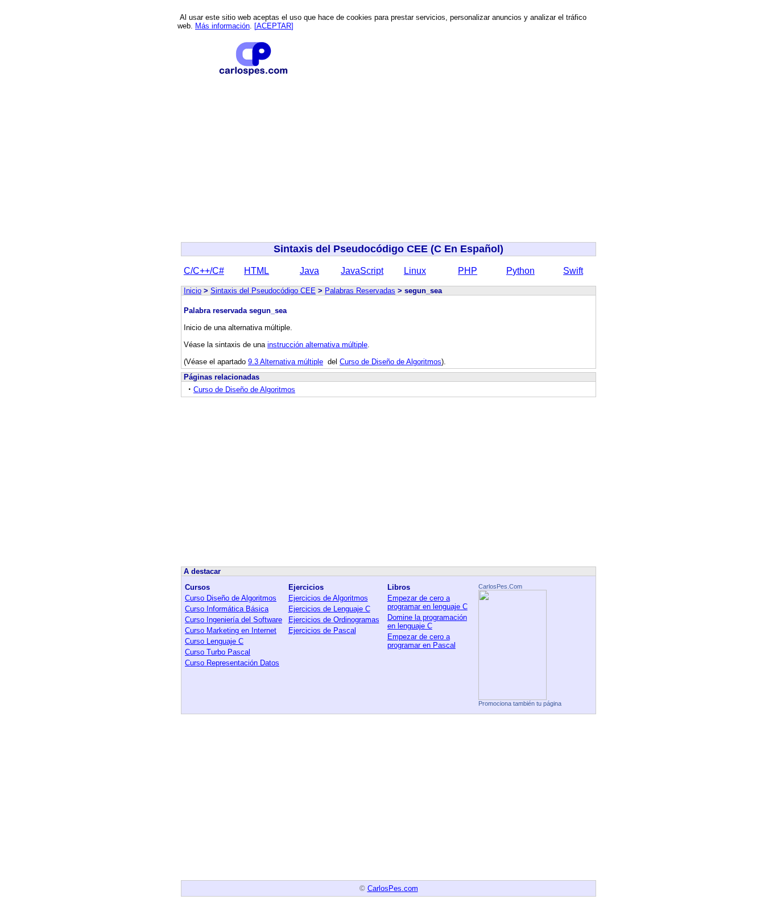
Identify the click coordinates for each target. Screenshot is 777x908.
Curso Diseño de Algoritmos (230, 598)
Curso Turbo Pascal (217, 652)
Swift (573, 271)
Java (309, 271)
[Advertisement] (388, 159)
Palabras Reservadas (360, 290)
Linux (415, 271)
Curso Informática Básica (226, 609)
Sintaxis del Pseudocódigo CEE (263, 290)
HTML (256, 271)
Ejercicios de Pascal (322, 630)
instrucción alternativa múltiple (317, 344)
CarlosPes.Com (500, 586)
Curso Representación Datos (232, 663)
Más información (222, 26)
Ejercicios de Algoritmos (328, 598)
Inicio (192, 290)
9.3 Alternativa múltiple (285, 361)
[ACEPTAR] (274, 26)
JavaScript (362, 271)
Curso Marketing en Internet (230, 630)
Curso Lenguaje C (214, 641)
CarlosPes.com (392, 888)
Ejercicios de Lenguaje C (329, 609)
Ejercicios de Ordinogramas (333, 619)
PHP (467, 271)
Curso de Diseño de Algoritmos (390, 361)
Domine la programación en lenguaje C (427, 621)
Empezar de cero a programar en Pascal (421, 640)
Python (520, 271)
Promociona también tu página (519, 703)
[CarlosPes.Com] (512, 697)
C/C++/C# (204, 271)
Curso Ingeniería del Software (233, 619)
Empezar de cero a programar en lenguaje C (427, 602)
